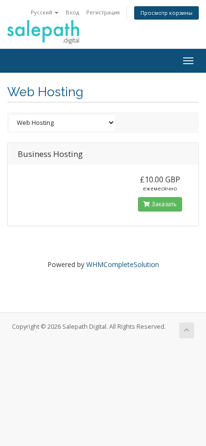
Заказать (163, 204)
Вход (72, 12)
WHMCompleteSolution (122, 264)
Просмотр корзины (166, 12)
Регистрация (103, 12)
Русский (42, 12)
